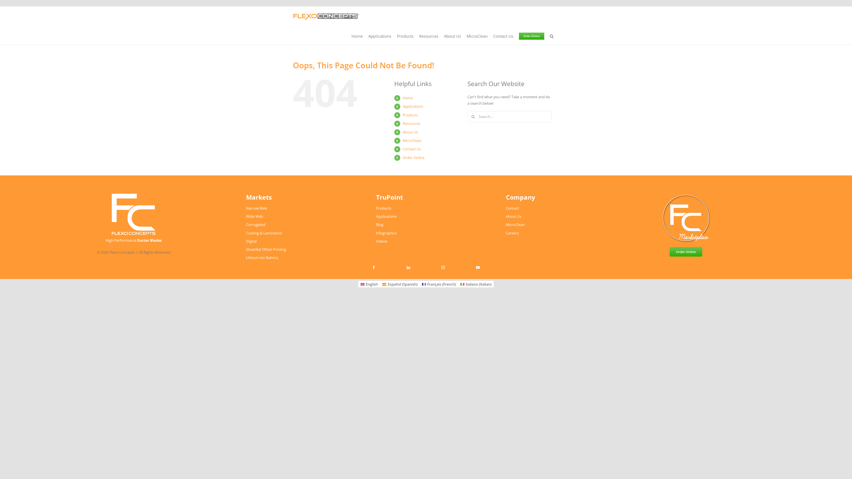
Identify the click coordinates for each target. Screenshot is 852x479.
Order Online (413, 157)
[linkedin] (408, 267)
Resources (411, 123)
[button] (552, 36)
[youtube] (478, 267)
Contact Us (412, 149)
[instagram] (443, 267)
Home (408, 98)
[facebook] (374, 267)
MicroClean (412, 140)
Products (410, 115)
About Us (410, 132)
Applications (413, 106)
